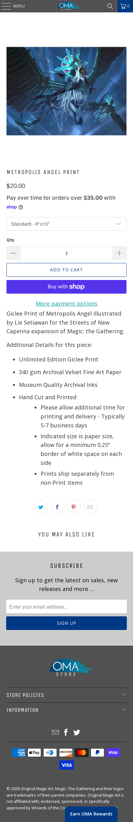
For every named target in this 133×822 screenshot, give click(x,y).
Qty (10, 240)
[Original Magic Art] (66, 6)
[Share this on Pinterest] (74, 506)
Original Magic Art (37, 788)
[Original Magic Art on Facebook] (66, 732)
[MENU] (3, 6)
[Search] (110, 6)
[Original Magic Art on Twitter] (77, 732)
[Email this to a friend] (90, 506)
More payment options (66, 303)
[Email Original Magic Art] (55, 732)
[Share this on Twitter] (41, 506)
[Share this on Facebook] (57, 506)
